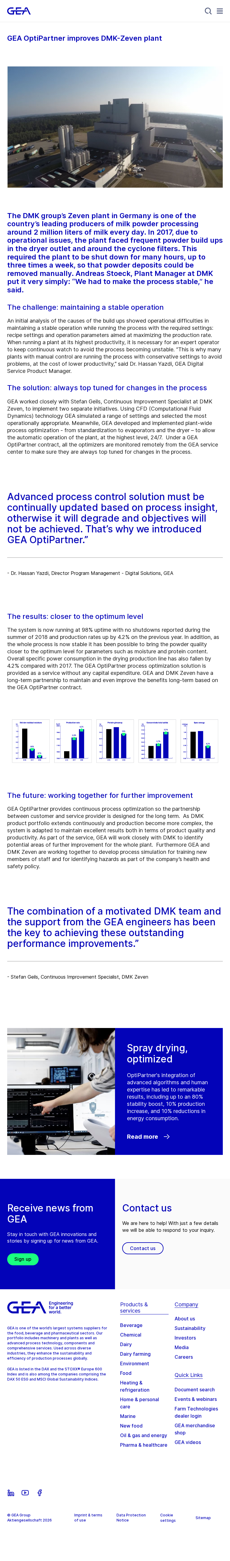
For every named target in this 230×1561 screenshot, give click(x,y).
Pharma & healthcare (143, 1445)
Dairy (126, 1344)
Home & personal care (139, 1403)
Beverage (131, 1325)
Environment (134, 1363)
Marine (128, 1416)
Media (182, 1347)
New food (131, 1426)
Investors (185, 1338)
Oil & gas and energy (143, 1435)
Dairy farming (135, 1354)
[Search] (208, 11)
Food (125, 1373)
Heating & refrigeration (134, 1386)
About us (185, 1319)
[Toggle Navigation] (220, 11)
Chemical (130, 1335)
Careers (184, 1357)
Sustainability (190, 1328)
